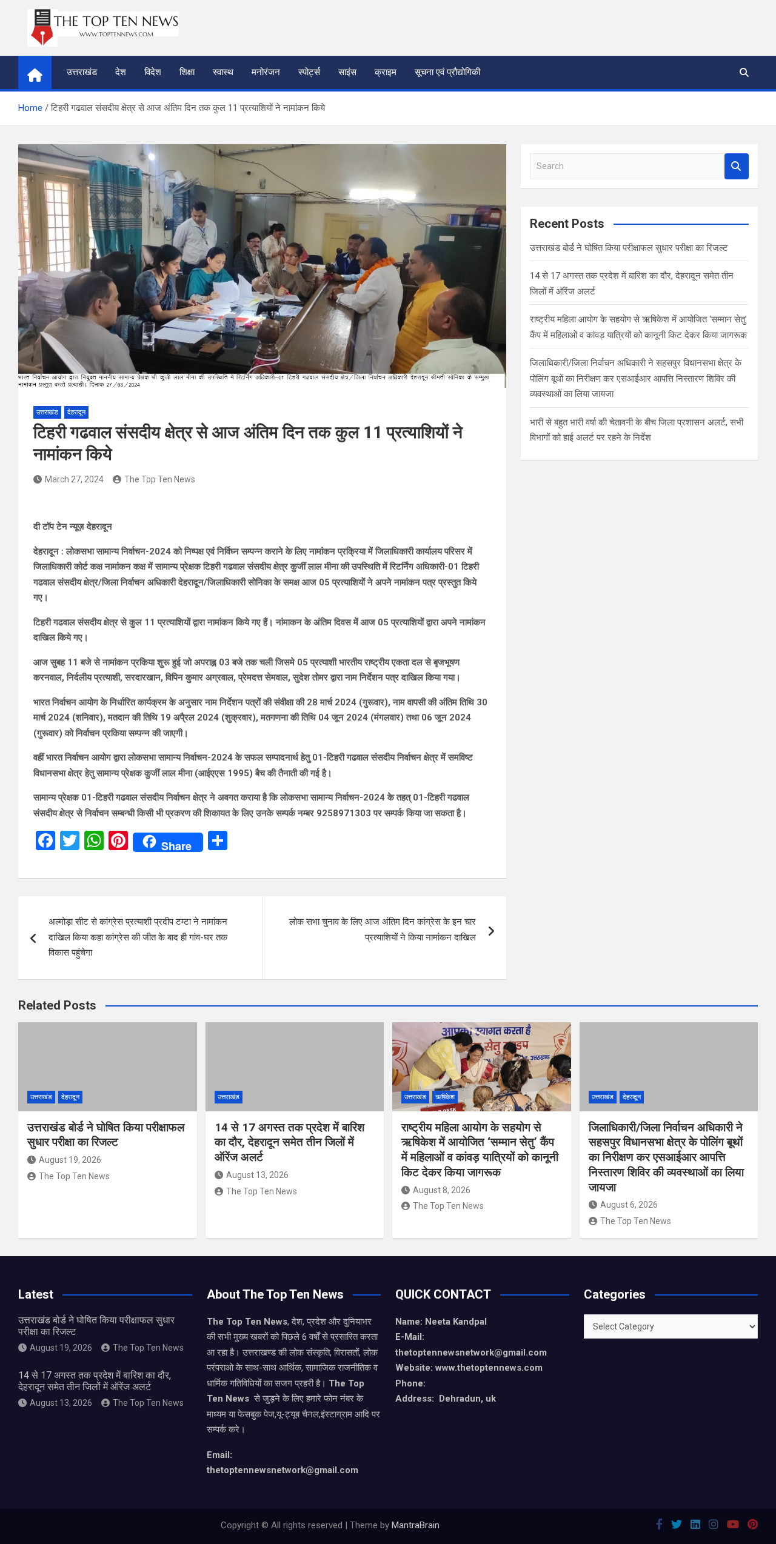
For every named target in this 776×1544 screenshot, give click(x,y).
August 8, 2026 (441, 1190)
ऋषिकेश (445, 1097)
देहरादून (76, 412)
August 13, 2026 (257, 1175)
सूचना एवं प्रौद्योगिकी (447, 72)
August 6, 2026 (629, 1205)
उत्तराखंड (82, 72)
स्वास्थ (223, 72)
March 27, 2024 (74, 479)
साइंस (347, 72)
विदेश (152, 72)
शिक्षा (187, 72)
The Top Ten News (159, 479)
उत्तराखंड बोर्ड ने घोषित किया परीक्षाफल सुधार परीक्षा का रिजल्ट (629, 247)
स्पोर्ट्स (309, 72)
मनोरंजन (266, 72)
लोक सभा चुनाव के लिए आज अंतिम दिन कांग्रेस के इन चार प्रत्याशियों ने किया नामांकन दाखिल (382, 929)
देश (120, 72)
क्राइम (385, 72)
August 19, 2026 (70, 1160)
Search (736, 166)
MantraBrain (416, 1525)
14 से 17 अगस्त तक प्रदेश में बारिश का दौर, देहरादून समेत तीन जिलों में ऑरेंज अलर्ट (289, 1142)
